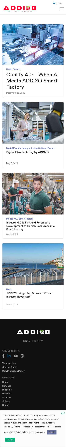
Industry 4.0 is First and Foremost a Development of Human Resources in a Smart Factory (30, 226)
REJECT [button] (52, 432)
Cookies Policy (9, 367)
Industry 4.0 (35, 148)
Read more (34, 423)
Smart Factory (13, 69)
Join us (6, 401)
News (9, 289)
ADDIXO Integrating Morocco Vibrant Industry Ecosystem (29, 295)
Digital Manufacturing (17, 148)
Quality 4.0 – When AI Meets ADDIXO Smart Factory (32, 80)
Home (5, 382)
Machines (7, 393)
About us (6, 397)
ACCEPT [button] (10, 440)
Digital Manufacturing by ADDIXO (27, 152)
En (58, 3)
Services (6, 386)
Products (7, 390)
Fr (61, 3)
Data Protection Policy (13, 371)
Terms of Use (9, 363)
